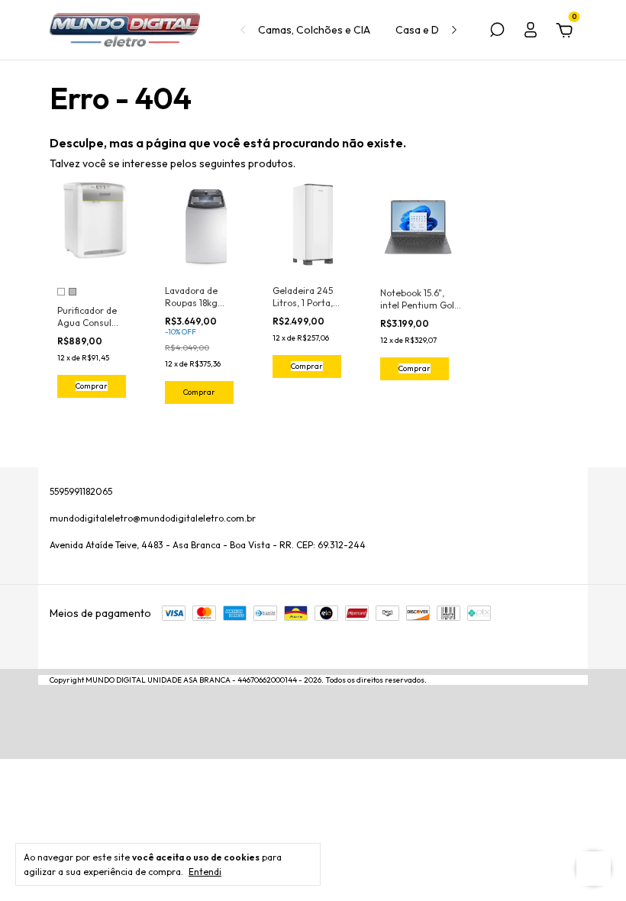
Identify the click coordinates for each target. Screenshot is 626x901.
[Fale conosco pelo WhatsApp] (593, 868)
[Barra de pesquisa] (497, 32)
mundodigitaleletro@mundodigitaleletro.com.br (153, 518)
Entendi (205, 871)
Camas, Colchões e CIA (314, 30)
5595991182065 (81, 491)
